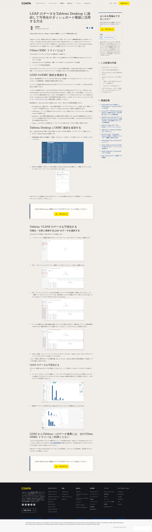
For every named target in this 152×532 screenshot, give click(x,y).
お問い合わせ (124, 3)
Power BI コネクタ (52, 509)
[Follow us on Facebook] (87, 28)
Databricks (121, 494)
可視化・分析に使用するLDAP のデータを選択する (112, 82)
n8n (119, 501)
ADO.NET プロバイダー (54, 496)
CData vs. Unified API (81, 507)
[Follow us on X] (89, 28)
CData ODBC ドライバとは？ (110, 67)
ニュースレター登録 (109, 501)
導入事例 (106, 494)
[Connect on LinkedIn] (92, 28)
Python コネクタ (52, 499)
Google (120, 496)
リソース (106, 499)
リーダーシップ (94, 501)
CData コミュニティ (109, 491)
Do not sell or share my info (119, 527)
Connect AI (65, 494)
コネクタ (78, 491)
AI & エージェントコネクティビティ (82, 499)
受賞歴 (91, 499)
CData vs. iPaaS (80, 505)
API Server (50, 501)
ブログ (105, 496)
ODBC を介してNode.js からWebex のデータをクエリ (112, 130)
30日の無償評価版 (55, 443)
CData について (94, 491)
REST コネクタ (51, 504)
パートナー (79, 502)
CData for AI (87, 3)
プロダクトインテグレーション (82, 495)
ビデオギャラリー (108, 506)
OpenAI (120, 504)
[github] (31, 505)
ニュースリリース (94, 494)
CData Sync (65, 491)
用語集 (105, 504)
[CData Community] (34, 505)
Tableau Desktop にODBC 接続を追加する (112, 73)
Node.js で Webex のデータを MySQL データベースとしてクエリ (111, 126)
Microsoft (120, 499)
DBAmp (64, 499)
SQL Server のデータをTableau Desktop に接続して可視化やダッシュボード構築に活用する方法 (112, 136)
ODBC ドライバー (52, 491)
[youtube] (28, 505)
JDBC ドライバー (52, 494)
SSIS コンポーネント (67, 496)
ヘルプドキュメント (40, 99)
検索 (115, 3)
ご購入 (110, 3)
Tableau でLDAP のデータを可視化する (111, 78)
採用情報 (92, 506)
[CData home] (27, 3)
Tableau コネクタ (52, 511)
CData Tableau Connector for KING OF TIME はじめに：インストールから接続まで (112, 146)
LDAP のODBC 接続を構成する (110, 70)
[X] (26, 505)
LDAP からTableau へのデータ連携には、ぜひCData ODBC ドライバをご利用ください (111, 90)
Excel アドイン (52, 506)
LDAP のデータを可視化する (111, 86)
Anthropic (120, 491)
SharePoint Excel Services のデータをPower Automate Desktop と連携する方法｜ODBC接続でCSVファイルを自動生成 (112, 119)
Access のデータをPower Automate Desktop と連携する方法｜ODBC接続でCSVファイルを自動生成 (112, 112)
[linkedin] (23, 505)
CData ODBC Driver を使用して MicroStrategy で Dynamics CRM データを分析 (112, 106)
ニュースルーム (94, 496)
